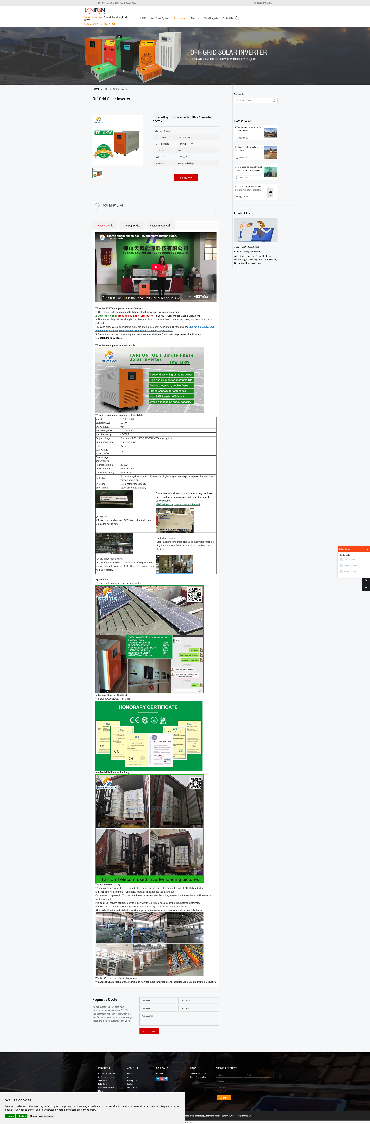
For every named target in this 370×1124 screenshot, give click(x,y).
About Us (195, 18)
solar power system (106, 1087)
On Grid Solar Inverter (106, 1077)
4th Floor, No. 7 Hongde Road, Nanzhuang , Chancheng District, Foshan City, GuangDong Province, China (255, 259)
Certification (132, 1087)
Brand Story (131, 1074)
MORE (100, 1091)
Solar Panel (102, 1081)
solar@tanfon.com (264, 2)
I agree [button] (10, 1116)
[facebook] (166, 1078)
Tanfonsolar (345, 555)
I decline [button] (21, 1116)
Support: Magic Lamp (185, 1122)
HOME (143, 18)
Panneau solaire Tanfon (199, 1074)
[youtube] (162, 1078)
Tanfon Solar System (198, 1077)
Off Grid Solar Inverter (106, 1074)
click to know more (128, 978)
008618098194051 (246, 247)
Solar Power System (159, 18)
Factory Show (132, 1081)
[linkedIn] (158, 1078)
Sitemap (159, 1074)
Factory (130, 1084)
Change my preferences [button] (41, 1116)
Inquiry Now (186, 177)
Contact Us (228, 18)
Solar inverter (180, 18)
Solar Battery (103, 1084)
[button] (213, 209)
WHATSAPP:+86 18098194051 (101, 23)
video (129, 1077)
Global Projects (211, 18)
